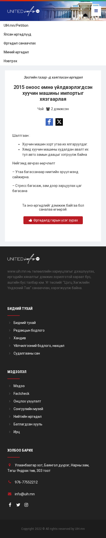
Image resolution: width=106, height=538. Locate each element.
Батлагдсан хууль (28, 424)
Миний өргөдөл (16, 52)
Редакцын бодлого (29, 330)
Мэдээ (19, 386)
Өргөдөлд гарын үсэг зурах (55, 220)
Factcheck (21, 394)
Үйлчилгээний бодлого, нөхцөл (39, 346)
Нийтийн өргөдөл (28, 416)
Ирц (17, 432)
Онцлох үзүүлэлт (27, 401)
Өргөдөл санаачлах (20, 43)
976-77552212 (26, 482)
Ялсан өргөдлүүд (17, 34)
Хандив (20, 338)
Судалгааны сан (27, 353)
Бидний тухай (25, 323)
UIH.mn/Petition (16, 25)
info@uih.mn (25, 494)
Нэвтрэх (10, 61)
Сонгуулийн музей (28, 409)
